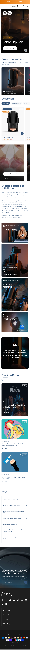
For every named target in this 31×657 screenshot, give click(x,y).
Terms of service (18, 645)
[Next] (27, 2)
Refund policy (5, 645)
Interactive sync (11, 229)
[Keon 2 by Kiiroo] (13, 121)
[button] (25, 50)
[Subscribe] (25, 582)
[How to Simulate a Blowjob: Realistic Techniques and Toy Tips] (15, 429)
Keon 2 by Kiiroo (8, 137)
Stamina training (7, 285)
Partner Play (10, 319)
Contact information (22, 646)
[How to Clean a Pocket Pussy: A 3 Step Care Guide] (15, 462)
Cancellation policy (7, 646)
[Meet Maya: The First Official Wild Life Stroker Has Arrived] (15, 399)
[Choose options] (22, 133)
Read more (6, 412)
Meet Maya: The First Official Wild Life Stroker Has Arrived (15, 407)
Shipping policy (25, 645)
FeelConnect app (7, 208)
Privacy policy (11, 645)
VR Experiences (9, 272)
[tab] (6, 103)
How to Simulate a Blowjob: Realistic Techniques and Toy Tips (13, 445)
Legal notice (14, 646)
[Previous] (2, 2)
